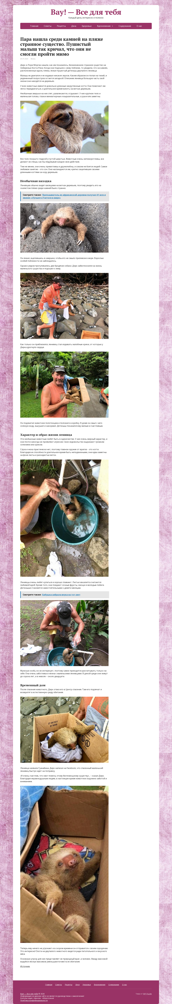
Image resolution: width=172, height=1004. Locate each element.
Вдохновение (104, 26)
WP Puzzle (147, 994)
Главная (34, 26)
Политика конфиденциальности (34, 1000)
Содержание (125, 26)
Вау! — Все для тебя (86, 12)
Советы (47, 26)
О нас (139, 26)
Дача (73, 26)
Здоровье (87, 26)
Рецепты (61, 26)
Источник (25, 966)
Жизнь (33, 59)
